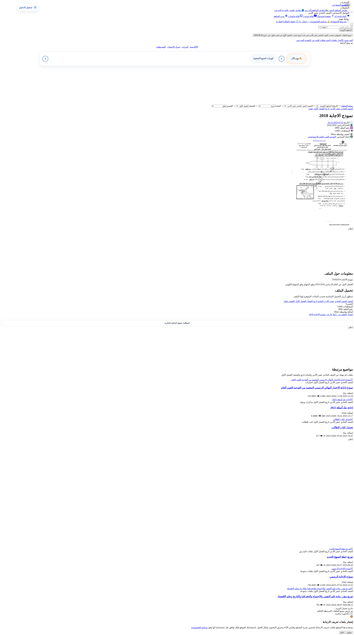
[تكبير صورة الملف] (321, 226)
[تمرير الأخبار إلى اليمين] (281, 59)
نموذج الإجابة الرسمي (341, 576)
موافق (349, 632)
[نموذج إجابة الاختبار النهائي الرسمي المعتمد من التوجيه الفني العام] (322, 380)
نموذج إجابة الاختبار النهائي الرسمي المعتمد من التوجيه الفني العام (317, 387)
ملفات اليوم (331, 40)
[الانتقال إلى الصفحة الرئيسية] (346, 5)
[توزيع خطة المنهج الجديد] (341, 549)
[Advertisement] (270, 85)
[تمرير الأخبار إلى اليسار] (45, 59)
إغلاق (342, 632)
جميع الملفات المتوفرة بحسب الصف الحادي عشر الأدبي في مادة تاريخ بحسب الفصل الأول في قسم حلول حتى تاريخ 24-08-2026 (303, 35)
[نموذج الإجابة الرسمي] (342, 568)
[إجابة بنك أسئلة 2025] (342, 399)
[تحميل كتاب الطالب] (343, 419)
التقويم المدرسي (303, 40)
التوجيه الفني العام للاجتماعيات (322, 137)
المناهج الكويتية (346, 30)
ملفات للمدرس (318, 40)
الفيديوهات (161, 47)
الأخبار (340, 40)
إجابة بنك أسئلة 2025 (341, 407)
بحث (324, 27)
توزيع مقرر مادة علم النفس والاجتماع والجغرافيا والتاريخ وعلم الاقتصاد (315, 596)
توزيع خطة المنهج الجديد (340, 556)
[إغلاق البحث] (319, 27)
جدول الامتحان (173, 47)
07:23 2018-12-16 (335, 122)
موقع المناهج (347, 106)
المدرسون (348, 40)
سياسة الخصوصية (199, 627)
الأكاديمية (194, 47)
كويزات (185, 47)
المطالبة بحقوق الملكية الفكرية (177, 323)
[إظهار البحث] (352, 24)
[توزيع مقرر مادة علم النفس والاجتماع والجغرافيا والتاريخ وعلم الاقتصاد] (320, 588)
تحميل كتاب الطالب (342, 427)
